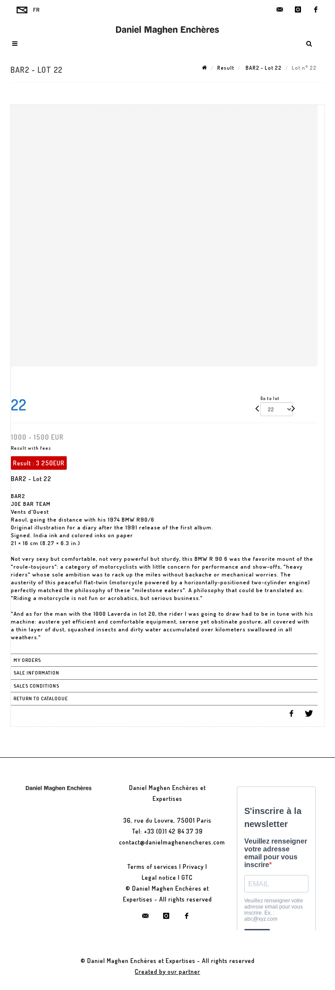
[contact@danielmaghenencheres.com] (280, 9)
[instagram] (298, 9)
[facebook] (316, 9)
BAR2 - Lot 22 (263, 67)
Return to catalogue (41, 698)
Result (225, 67)
